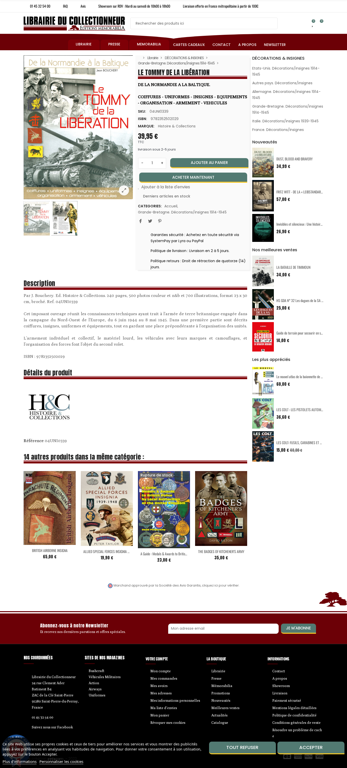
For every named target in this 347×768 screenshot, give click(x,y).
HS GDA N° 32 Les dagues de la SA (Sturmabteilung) (309, 300)
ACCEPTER (311, 747)
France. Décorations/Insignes (278, 129)
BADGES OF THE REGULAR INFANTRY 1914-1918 (228, 551)
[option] (78, 127)
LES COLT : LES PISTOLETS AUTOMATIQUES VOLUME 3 (311, 409)
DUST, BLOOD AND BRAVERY (294, 158)
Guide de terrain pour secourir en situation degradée (309, 333)
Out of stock (96, 541)
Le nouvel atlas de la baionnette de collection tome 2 (309, 376)
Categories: (150, 206)
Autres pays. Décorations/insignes (282, 83)
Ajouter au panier (209, 162)
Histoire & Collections (177, 126)
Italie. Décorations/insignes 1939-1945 (285, 121)
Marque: (146, 126)
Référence (34, 440)
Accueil (170, 206)
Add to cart (39, 541)
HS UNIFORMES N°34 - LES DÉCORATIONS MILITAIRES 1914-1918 (67, 549)
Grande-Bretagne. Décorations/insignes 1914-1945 (182, 212)
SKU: (142, 111)
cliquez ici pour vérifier (220, 585)
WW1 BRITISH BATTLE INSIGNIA (164, 548)
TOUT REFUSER (242, 747)
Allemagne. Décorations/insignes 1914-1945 (286, 94)
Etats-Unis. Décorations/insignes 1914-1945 (286, 71)
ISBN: (142, 118)
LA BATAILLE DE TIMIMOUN (293, 267)
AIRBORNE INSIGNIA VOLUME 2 (107, 550)
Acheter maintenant (193, 177)
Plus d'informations (20, 761)
